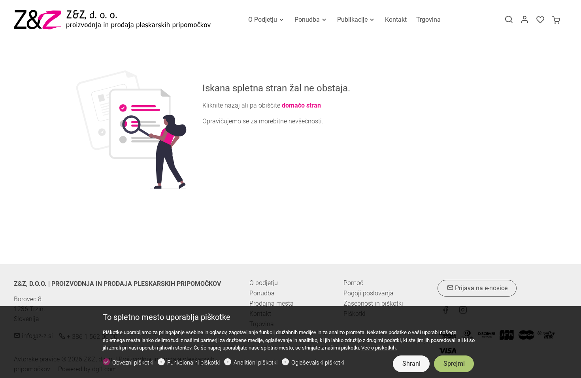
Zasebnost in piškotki (373, 304)
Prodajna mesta (271, 303)
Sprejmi (454, 363)
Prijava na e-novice (480, 288)
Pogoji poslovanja (368, 293)
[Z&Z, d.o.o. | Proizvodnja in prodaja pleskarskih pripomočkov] (112, 19)
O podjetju (263, 283)
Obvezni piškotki (132, 362)
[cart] (556, 20)
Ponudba (262, 293)
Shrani (411, 363)
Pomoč (353, 283)
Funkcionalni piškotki (193, 362)
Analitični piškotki (255, 362)
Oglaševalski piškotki (317, 362)
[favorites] (540, 20)
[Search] (509, 20)
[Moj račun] (524, 20)
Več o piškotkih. (379, 348)
